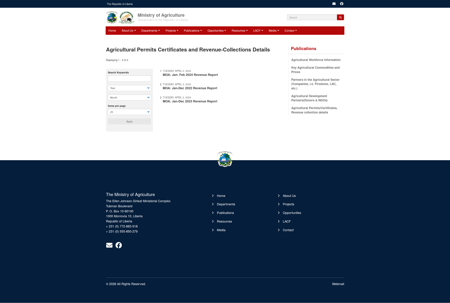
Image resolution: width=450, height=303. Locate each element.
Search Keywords (118, 72)
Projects (171, 30)
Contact (289, 30)
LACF (257, 30)
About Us (127, 30)
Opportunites (216, 30)
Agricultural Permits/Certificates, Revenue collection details (314, 110)
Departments (149, 30)
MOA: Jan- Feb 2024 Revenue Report (190, 74)
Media (273, 30)
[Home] (121, 17)
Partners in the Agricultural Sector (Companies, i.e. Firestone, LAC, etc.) (315, 83)
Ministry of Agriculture (161, 14)
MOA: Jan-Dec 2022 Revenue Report (190, 88)
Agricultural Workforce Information (315, 60)
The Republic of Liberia (120, 4)
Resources (238, 30)
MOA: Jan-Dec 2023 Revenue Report (190, 101)
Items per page (117, 105)
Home (112, 30)
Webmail (338, 283)
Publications (191, 30)
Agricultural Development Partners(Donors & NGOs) (309, 98)
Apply (129, 121)
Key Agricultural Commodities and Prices (315, 69)
